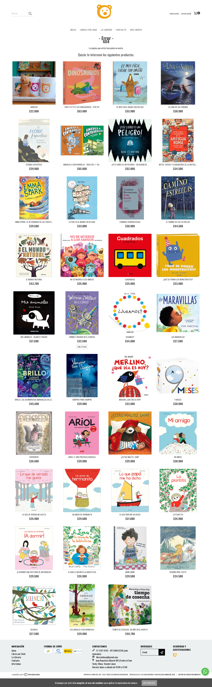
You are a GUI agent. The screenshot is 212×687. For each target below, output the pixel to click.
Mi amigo (178, 457)
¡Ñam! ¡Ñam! (130, 572)
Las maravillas (178, 337)
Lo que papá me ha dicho (129, 514)
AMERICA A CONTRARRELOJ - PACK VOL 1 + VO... (82, 164)
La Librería (106, 29)
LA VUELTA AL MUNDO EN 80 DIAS (82, 221)
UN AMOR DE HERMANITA (82, 514)
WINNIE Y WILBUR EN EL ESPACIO (82, 337)
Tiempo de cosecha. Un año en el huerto (130, 629)
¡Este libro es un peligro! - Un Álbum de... (130, 164)
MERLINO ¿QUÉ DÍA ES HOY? (130, 399)
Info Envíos (136, 29)
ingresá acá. (170, 674)
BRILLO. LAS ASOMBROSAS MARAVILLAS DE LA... (34, 399)
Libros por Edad (88, 29)
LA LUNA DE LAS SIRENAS (178, 107)
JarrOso (34, 107)
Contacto (121, 29)
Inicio (73, 29)
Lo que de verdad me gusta (34, 514)
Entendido (149, 683)
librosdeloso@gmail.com (107, 657)
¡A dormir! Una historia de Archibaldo (34, 572)
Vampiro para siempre (82, 399)
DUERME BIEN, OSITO (178, 572)
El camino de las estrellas (178, 221)
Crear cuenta (174, 13)
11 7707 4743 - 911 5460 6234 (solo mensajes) (110, 652)
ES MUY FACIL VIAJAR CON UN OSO (130, 107)
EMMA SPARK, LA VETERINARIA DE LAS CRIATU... (34, 221)
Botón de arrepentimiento (189, 674)
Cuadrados (130, 279)
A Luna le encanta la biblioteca (82, 572)
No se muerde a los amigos (82, 279)
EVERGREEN (33, 457)
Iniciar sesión (186, 13)
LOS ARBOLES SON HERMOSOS (82, 629)
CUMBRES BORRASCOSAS (130, 221)
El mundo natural (34, 279)
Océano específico (34, 164)
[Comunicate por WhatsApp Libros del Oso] (205, 671)
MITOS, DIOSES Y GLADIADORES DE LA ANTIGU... (178, 164)
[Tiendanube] (26, 675)
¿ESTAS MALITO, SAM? (130, 457)
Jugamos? (130, 337)
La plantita (178, 514)
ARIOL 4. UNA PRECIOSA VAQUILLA (82, 457)
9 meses (178, 399)
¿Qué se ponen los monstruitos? (178, 279)
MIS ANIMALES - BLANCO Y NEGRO (34, 337)
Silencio (34, 629)
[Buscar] (30, 13)
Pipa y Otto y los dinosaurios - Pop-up (82, 107)
